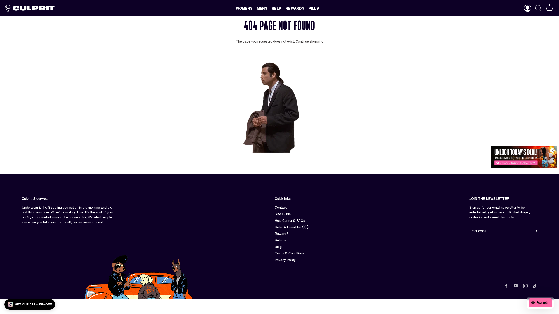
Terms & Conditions (289, 253)
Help (276, 8)
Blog (278, 246)
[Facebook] (506, 285)
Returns (280, 240)
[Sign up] (535, 231)
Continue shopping (309, 41)
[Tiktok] (535, 285)
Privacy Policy (285, 259)
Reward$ (295, 8)
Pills (314, 8)
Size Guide (283, 214)
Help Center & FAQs (290, 220)
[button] (29, 304)
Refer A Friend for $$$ (292, 227)
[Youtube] (516, 285)
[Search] (538, 8)
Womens (244, 8)
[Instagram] (525, 285)
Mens (262, 8)
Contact (281, 207)
